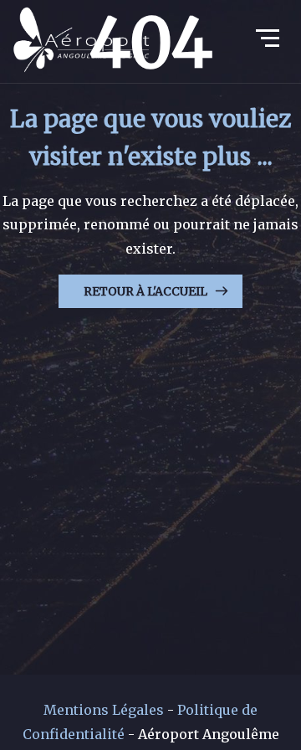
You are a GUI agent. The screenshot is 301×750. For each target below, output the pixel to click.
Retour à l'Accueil (145, 291)
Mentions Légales (103, 709)
